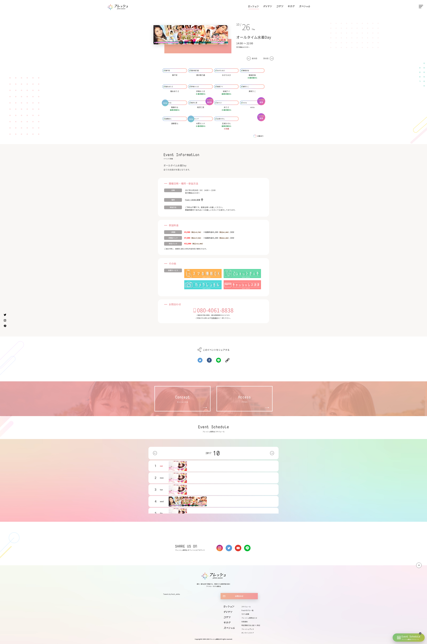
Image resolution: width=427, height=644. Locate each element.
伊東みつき (200, 91)
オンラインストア (247, 633)
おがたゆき (226, 75)
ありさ (226, 107)
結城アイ (226, 91)
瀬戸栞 (174, 75)
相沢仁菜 (200, 107)
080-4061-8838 (215, 310)
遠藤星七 (174, 123)
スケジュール (246, 606)
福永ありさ (174, 91)
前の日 (254, 58)
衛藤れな (174, 107)
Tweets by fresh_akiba (171, 594)
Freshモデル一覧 (247, 610)
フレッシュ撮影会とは (249, 618)
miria (252, 107)
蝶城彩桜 (252, 75)
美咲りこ (252, 91)
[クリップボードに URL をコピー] (227, 359)
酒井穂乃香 (200, 75)
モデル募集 (245, 614)
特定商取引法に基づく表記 (250, 625)
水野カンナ (200, 123)
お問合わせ (239, 596)
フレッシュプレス (247, 629)
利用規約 (214, 318)
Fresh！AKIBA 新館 (192, 199)
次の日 (266, 58)
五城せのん (226, 123)
